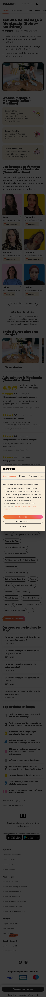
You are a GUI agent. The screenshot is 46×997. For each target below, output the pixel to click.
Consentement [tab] (9, 476)
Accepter (23, 517)
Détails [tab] (22, 476)
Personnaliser (22, 521)
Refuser (23, 526)
